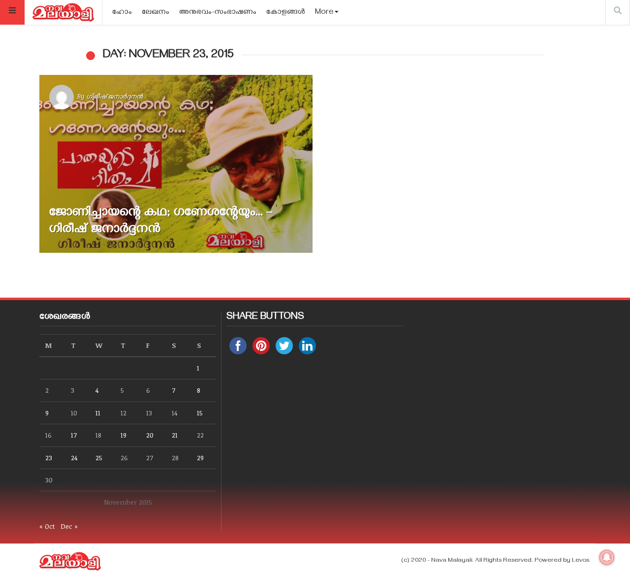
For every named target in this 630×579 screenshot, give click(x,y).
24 (74, 457)
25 (98, 457)
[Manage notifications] (607, 557)
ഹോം (122, 13)
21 (175, 435)
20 (150, 435)
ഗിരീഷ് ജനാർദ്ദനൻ (114, 96)
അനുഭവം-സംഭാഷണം (217, 13)
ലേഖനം (155, 13)
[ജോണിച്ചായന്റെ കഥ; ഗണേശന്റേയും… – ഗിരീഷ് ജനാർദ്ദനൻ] (176, 164)
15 (200, 412)
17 (74, 435)
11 (97, 412)
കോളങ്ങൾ (285, 13)
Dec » (69, 526)
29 (200, 457)
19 (123, 435)
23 (48, 457)
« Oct (47, 526)
